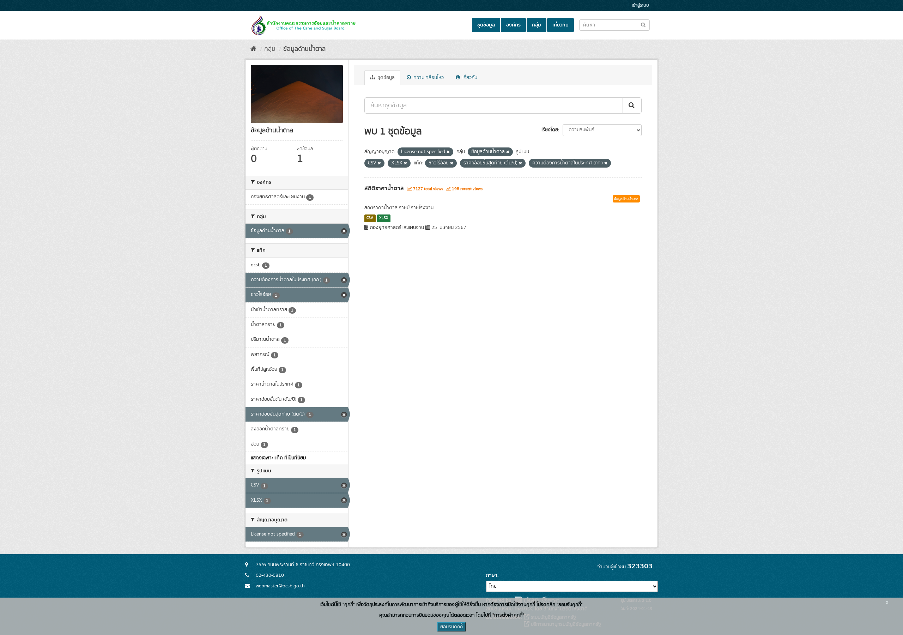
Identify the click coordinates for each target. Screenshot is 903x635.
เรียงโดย (549, 129)
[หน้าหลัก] (253, 49)
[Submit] (632, 105)
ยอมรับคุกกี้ (451, 626)
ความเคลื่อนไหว (428, 77)
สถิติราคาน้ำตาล (384, 188)
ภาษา (491, 575)
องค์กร (513, 25)
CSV (369, 218)
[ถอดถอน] (448, 152)
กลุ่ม (536, 25)
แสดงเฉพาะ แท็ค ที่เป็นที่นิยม (278, 457)
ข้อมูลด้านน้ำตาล (304, 49)
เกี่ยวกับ (560, 25)
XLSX (383, 218)
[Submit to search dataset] (643, 25)
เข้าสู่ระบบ (640, 5)
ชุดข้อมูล (486, 25)
